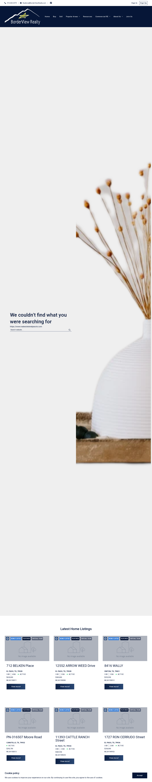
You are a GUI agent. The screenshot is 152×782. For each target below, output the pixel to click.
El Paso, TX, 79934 (63, 746)
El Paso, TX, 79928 (14, 671)
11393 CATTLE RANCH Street (72, 738)
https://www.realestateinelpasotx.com (26, 326)
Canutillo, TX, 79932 (15, 743)
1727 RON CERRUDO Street (124, 737)
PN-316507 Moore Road (24, 737)
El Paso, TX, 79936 (112, 743)
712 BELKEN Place (20, 666)
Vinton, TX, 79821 (112, 671)
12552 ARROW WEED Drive (75, 666)
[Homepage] (22, 16)
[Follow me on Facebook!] (51, 3)
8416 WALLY (113, 666)
